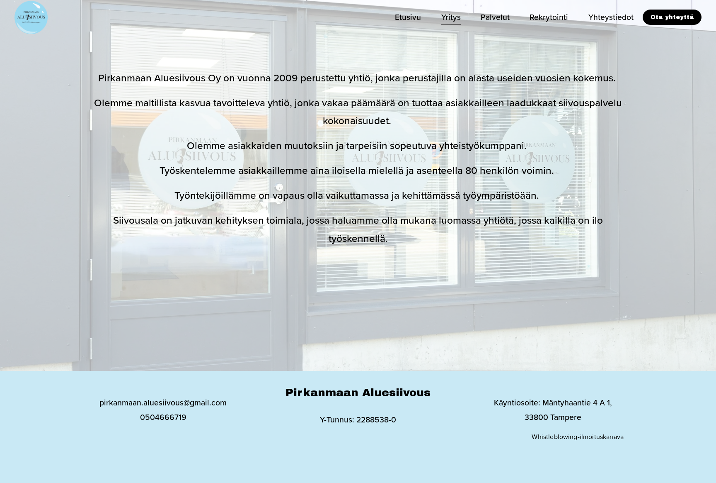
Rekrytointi (549, 17)
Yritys (451, 17)
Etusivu (408, 17)
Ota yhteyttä (672, 17)
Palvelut (495, 17)
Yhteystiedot (611, 17)
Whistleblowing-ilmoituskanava (578, 436)
